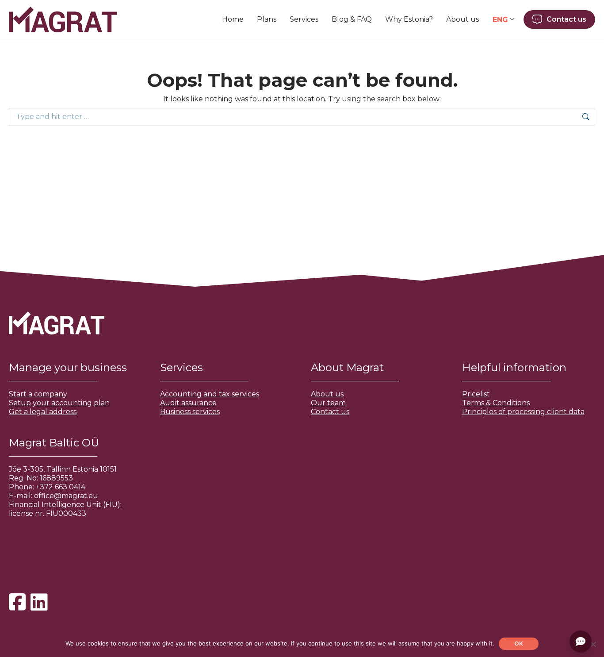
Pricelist (476, 394)
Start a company (38, 394)
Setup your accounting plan (59, 403)
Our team (328, 403)
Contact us (330, 411)
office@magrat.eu (66, 496)
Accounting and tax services (209, 394)
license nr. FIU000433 (47, 513)
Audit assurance (188, 403)
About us (327, 394)
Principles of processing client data (523, 411)
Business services (190, 411)
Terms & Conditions (496, 403)
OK (518, 643)
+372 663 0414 (60, 487)
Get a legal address (42, 411)
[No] (593, 644)
